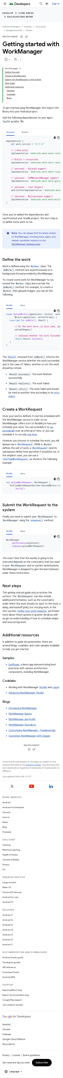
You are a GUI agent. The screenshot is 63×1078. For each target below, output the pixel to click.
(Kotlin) (43, 687)
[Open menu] (5, 3)
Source (5, 817)
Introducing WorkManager (23, 708)
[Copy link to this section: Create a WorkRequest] (45, 410)
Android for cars (10, 897)
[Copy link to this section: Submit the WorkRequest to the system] (18, 510)
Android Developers (11, 26)
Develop (7, 13)
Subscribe (42, 1062)
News (5, 822)
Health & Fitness (10, 854)
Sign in (55, 3)
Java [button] (22, 305)
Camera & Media (10, 859)
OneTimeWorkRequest (15, 459)
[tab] (10, 132)
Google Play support (12, 999)
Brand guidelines (31, 1055)
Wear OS (6, 887)
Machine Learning (11, 849)
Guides (29, 30)
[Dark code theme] (55, 137)
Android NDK (8, 977)
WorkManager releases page (26, 244)
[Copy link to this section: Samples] (17, 658)
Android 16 (7, 920)
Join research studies (12, 1004)
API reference (9, 967)
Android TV (7, 902)
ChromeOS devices (11, 892)
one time (32, 434)
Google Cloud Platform (13, 1039)
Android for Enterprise (13, 807)
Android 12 (7, 939)
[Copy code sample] (58, 137)
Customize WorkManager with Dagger (29, 736)
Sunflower (14, 664)
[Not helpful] (26, 36)
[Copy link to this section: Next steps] (24, 586)
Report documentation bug (15, 995)
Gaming (6, 844)
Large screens (9, 882)
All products (8, 1044)
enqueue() (37, 520)
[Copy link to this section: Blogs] (13, 702)
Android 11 (7, 944)
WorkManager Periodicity (22, 724)
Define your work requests (31, 611)
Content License (33, 765)
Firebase (6, 1034)
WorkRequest (25, 444)
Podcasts (6, 832)
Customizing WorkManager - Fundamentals (32, 730)
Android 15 (7, 924)
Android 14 (7, 929)
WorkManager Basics (20, 713)
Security (6, 812)
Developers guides (11, 962)
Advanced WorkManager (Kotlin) (26, 692)
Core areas (26, 13)
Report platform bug (12, 990)
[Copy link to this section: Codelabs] (19, 681)
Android (6, 802)
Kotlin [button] (25, 132)
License (16, 1055)
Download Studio (10, 972)
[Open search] (41, 4)
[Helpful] (21, 36)
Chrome (6, 1029)
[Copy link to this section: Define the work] (34, 260)
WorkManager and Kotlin (22, 719)
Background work (20, 16)
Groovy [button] (10, 132)
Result (12, 357)
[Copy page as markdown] (16, 59)
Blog (4, 827)
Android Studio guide (12, 957)
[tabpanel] (31, 172)
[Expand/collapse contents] (20, 68)
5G (4, 869)
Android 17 (7, 915)
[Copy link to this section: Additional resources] (42, 635)
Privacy (5, 864)
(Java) (55, 687)
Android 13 (7, 934)
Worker (35, 266)
